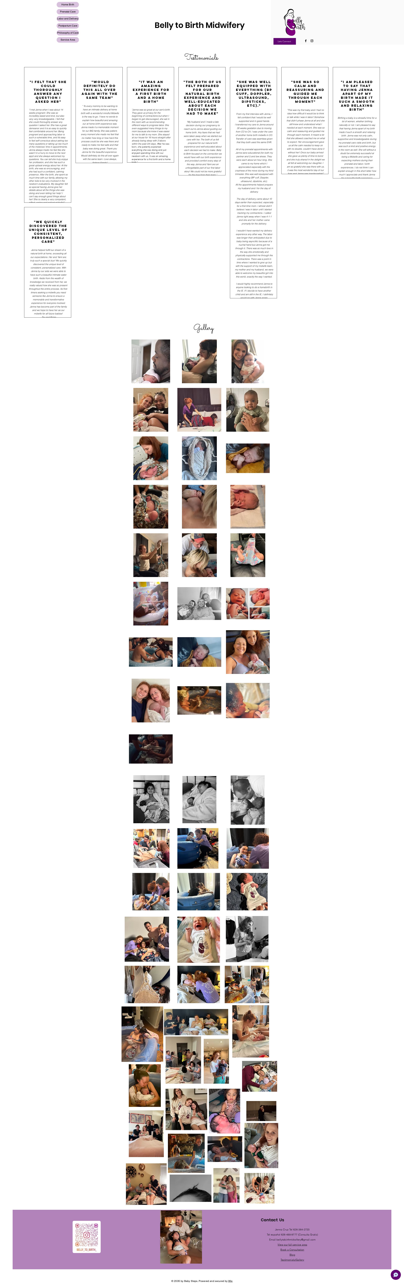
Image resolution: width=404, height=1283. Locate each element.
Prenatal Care (68, 11)
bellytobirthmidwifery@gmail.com (295, 1239)
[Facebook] (306, 41)
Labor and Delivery (67, 18)
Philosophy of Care (68, 32)
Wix (230, 1281)
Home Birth (67, 4)
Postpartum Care (67, 25)
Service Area (68, 39)
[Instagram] (312, 41)
